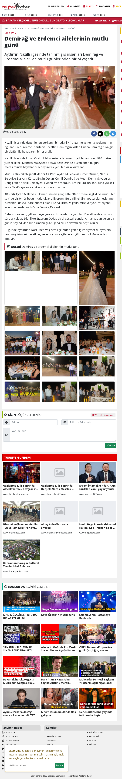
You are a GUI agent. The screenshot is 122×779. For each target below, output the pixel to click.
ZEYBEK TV (104, 20)
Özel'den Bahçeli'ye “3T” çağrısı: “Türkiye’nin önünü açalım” (43, 20)
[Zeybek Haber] (16, 6)
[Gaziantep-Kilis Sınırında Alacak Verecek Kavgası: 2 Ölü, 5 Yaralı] (21, 472)
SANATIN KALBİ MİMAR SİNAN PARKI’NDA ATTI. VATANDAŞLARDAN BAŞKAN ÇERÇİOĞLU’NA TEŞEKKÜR (20, 649)
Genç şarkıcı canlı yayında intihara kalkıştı (95, 713)
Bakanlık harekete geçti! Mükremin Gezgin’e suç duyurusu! (18, 681)
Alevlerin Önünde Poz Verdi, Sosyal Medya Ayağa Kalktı (58, 649)
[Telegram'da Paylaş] (113, 134)
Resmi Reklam (56, 6)
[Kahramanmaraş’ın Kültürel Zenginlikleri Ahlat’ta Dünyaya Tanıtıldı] (21, 550)
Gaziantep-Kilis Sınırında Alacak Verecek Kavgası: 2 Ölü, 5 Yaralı (19, 487)
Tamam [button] (60, 765)
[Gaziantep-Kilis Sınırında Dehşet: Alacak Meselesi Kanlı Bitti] (59, 472)
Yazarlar (10, 732)
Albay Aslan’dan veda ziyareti (54, 526)
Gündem (75, 6)
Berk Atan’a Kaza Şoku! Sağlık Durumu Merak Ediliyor (56, 681)
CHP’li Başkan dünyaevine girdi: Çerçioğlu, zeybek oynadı (95, 649)
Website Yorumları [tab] (104, 415)
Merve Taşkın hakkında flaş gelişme (58, 713)
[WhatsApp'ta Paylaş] (107, 134)
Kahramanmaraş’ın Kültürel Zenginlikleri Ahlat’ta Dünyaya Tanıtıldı (21, 564)
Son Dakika (11, 736)
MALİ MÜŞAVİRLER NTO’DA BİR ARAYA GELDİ (20, 616)
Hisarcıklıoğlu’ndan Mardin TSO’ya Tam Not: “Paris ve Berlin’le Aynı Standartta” (20, 526)
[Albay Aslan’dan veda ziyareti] (59, 511)
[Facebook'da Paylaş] (94, 134)
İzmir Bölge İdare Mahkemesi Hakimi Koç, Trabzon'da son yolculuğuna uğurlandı (97, 526)
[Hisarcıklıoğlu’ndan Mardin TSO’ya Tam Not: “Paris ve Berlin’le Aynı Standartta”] (21, 511)
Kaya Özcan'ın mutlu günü (58, 615)
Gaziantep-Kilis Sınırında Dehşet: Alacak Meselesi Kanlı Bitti (57, 487)
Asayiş (90, 6)
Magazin (104, 6)
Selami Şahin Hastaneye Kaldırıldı (94, 616)
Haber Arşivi (12, 740)
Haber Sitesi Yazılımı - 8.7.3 (79, 775)
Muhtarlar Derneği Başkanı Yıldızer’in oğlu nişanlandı (96, 681)
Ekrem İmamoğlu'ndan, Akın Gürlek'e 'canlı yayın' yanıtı (97, 487)
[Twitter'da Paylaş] (100, 134)
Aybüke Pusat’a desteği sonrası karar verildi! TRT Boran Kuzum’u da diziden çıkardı (20, 713)
